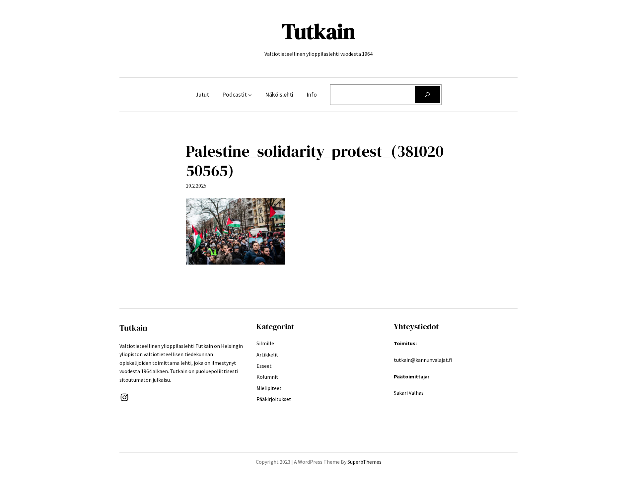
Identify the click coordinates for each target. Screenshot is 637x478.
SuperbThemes (364, 461)
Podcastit (234, 94)
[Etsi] (427, 94)
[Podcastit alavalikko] (250, 95)
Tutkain (318, 31)
